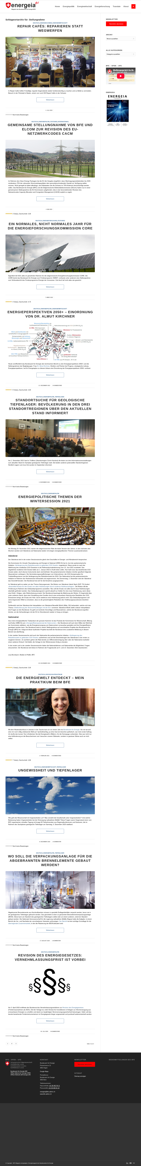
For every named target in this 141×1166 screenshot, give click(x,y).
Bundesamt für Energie (71, 729)
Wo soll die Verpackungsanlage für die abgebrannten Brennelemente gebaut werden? (50, 860)
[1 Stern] (6, 114)
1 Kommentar (56, 841)
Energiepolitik (44, 121)
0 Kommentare (57, 482)
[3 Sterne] (8, 114)
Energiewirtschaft (60, 23)
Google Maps (44, 1071)
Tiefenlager (59, 397)
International (63, 121)
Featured (54, 121)
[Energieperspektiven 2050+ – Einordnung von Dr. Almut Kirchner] (50, 341)
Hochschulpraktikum (53, 674)
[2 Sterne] (7, 114)
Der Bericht (63, 921)
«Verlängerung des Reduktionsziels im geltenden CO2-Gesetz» (36, 565)
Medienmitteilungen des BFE (122, 1060)
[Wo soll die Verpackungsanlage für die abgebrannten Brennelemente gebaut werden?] (50, 890)
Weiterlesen (50, 100)
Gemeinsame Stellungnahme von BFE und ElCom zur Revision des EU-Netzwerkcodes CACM (50, 129)
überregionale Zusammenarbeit (19, 923)
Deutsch (36, 23)
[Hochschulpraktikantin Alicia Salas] (50, 707)
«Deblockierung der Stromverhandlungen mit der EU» (32, 607)
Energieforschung (50, 220)
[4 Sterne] (10, 114)
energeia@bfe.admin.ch (47, 1092)
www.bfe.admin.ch (46, 1094)
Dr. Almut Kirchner (43, 366)
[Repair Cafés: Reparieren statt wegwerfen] (50, 62)
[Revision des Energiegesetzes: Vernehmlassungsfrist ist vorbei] (50, 985)
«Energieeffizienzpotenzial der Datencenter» (41, 623)
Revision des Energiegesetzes (72, 1007)
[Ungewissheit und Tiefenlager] (50, 795)
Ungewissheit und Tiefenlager (50, 770)
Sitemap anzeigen (80, 1076)
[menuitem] (57, 6)
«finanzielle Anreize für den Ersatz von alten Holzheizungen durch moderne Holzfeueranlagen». (41, 586)
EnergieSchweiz (46, 23)
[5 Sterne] (11, 114)
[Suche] (132, 6)
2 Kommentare (57, 385)
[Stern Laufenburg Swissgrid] (50, 158)
